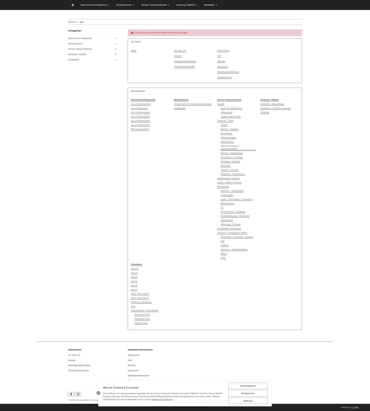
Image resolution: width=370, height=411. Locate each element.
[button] (92, 38)
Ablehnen (248, 401)
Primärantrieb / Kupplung (233, 212)
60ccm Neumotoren (140, 112)
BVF (223, 241)
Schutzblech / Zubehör (232, 157)
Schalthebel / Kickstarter (229, 228)
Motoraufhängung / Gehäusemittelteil (230, 147)
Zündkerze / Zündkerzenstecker (275, 108)
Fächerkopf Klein (142, 319)
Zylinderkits (73, 60)
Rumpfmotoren (75, 43)
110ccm (134, 268)
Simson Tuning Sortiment (80, 49)
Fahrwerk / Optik (225, 121)
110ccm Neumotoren (141, 104)
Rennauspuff (226, 112)
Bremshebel (226, 133)
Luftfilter (225, 245)
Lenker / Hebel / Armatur (229, 182)
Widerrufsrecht (224, 77)
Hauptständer (227, 142)
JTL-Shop (354, 407)
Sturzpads (225, 166)
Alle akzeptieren (248, 386)
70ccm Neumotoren (140, 116)
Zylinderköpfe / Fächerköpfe (144, 310)
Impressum (222, 66)
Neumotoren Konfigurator (80, 38)
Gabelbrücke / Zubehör (228, 178)
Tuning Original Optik (231, 116)
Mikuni (224, 254)
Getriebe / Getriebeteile (232, 191)
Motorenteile (223, 186)
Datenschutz (223, 50)
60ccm (134, 277)
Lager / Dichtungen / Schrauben (236, 199)
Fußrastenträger (228, 137)
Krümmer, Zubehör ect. (231, 108)
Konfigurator (180, 108)
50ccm (134, 273)
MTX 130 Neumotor (140, 129)
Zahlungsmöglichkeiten (185, 61)
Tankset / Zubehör (229, 170)
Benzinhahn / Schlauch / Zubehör (237, 237)
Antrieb (224, 125)
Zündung (264, 112)
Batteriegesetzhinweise (228, 72)
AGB (219, 56)
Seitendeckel (227, 220)
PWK (223, 258)
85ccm (134, 285)
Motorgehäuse (227, 203)
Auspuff (220, 104)
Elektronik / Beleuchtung (272, 104)
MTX (133, 306)
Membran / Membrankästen (234, 249)
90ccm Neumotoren (140, 125)
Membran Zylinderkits (141, 302)
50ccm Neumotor (139, 108)
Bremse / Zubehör (229, 129)
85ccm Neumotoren (140, 121)
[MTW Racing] (72, 5)
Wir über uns (180, 50)
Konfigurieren (248, 393)
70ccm (134, 281)
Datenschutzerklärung (162, 399)
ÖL (222, 207)
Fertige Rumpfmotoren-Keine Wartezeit (192, 104)
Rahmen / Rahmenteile (232, 153)
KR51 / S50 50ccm (140, 294)
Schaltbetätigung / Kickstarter (235, 216)
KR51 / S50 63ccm (140, 298)
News (133, 50)
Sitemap (221, 61)
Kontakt (177, 56)
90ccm (134, 289)
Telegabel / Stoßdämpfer (233, 174)
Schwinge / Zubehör (230, 161)
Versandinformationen (184, 66)
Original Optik (140, 323)
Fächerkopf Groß (142, 314)
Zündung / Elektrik (77, 54)
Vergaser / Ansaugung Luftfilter (232, 233)
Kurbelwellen (227, 195)
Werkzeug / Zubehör (230, 224)
